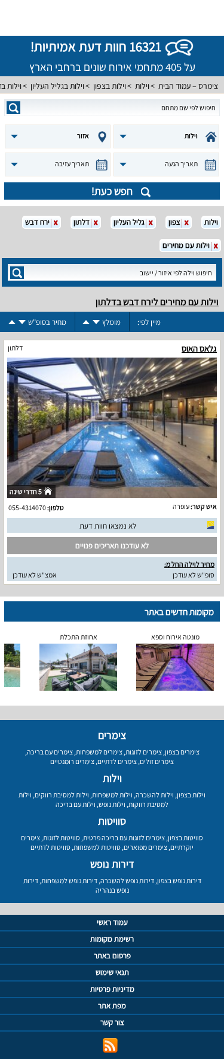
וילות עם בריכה (76, 804)
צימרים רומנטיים (72, 761)
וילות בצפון (109, 85)
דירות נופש (112, 864)
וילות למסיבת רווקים (62, 794)
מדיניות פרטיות (112, 989)
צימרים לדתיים (117, 761)
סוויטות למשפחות (97, 847)
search (13, 107)
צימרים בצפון (182, 751)
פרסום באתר (112, 956)
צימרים (112, 735)
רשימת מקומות (112, 939)
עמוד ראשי (112, 922)
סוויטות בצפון (185, 837)
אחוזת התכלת (78, 636)
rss (110, 1045)
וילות (142, 85)
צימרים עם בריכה (50, 751)
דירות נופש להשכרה (127, 880)
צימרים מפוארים (145, 847)
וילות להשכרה (155, 794)
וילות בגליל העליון (57, 85)
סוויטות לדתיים (50, 847)
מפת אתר (112, 1006)
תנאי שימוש (112, 972)
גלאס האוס (199, 348)
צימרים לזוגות (143, 751)
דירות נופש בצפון (179, 880)
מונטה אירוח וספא (175, 636)
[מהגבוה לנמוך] (96, 322)
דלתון (15, 347)
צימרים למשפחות (99, 751)
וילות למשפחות (112, 794)
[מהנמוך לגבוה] (86, 322)
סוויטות (112, 821)
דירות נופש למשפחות (69, 880)
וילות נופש (112, 804)
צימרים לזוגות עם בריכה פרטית (124, 837)
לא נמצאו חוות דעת (107, 526)
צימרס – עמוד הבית (188, 85)
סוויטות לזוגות (61, 837)
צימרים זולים (157, 761)
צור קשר (112, 1022)
